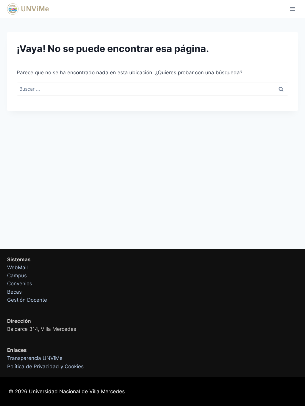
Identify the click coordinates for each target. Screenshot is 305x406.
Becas (14, 292)
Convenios (19, 284)
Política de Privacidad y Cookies (45, 366)
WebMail (17, 267)
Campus (17, 275)
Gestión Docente (27, 300)
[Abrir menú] (292, 8)
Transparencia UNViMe (35, 358)
